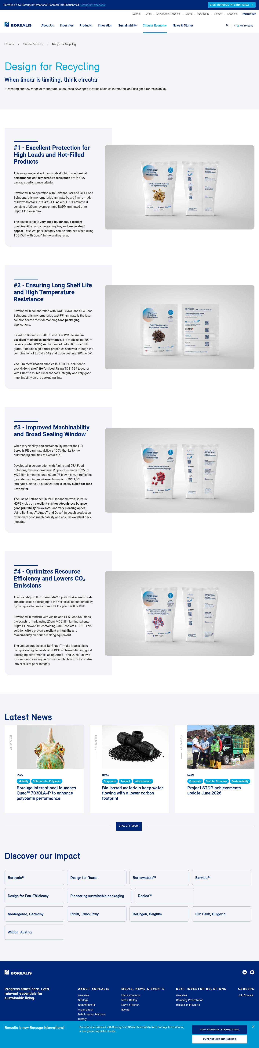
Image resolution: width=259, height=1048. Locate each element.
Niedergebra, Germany (25, 914)
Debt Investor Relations (91, 1014)
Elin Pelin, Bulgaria (210, 914)
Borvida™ (202, 877)
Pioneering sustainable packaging (97, 895)
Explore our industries (219, 1039)
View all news (129, 826)
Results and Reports (188, 1004)
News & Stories (130, 1004)
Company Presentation (189, 1000)
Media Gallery (129, 1000)
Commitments (86, 1004)
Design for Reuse (83, 877)
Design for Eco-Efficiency (28, 895)
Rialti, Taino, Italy (84, 914)
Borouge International (92, 4)
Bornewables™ (144, 877)
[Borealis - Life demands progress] (13, 25)
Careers (246, 989)
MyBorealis (246, 25)
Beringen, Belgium (147, 914)
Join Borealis (245, 995)
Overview (83, 995)
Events (125, 1009)
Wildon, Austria (20, 932)
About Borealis (94, 989)
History (82, 1019)
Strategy (83, 1000)
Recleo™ (145, 895)
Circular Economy (33, 44)
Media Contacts (130, 995)
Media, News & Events (143, 989)
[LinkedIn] (244, 973)
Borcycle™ (16, 877)
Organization (85, 1009)
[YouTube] (252, 973)
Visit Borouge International (219, 1029)
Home (11, 44)
